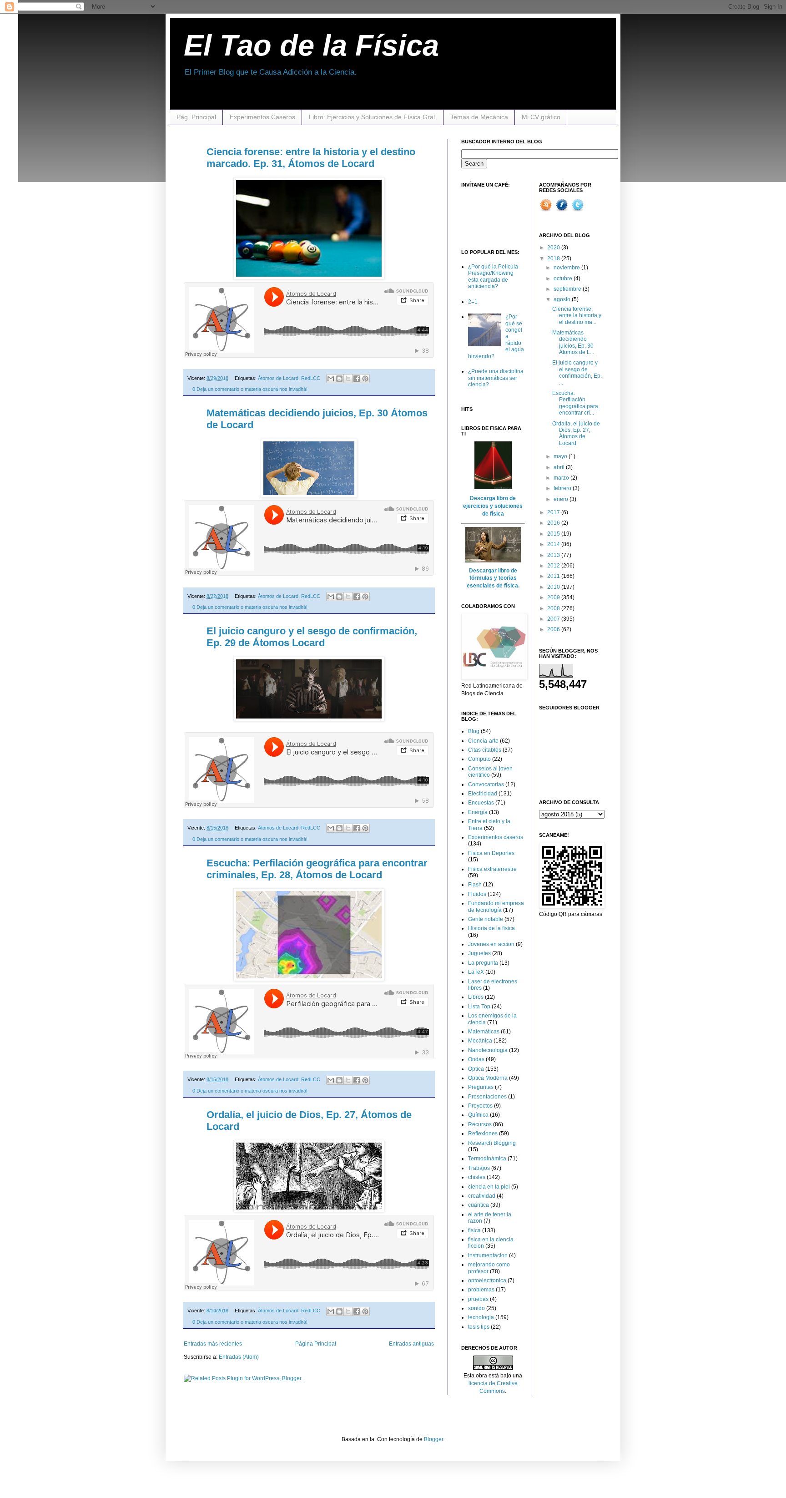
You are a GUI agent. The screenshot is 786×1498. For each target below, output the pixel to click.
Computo (479, 759)
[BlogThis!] (339, 378)
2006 (554, 629)
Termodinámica (487, 1158)
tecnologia (481, 1317)
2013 (554, 555)
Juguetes (479, 953)
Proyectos (480, 1106)
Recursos (480, 1124)
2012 (554, 565)
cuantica (478, 1205)
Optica (476, 1069)
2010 (554, 587)
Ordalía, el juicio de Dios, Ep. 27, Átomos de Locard (576, 433)
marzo (562, 478)
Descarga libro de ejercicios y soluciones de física (493, 506)
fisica (474, 1230)
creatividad (481, 1196)
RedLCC (310, 378)
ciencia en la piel (489, 1187)
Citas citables (484, 750)
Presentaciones (487, 1096)
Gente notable (485, 919)
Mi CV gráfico (541, 117)
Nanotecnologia (488, 1050)
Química (478, 1115)
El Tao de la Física (311, 45)
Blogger (433, 1439)
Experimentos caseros (495, 837)
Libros (476, 997)
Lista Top (479, 1006)
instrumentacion (488, 1255)
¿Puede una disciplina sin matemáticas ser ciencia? (496, 378)
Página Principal (315, 1344)
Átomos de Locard (278, 378)
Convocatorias (486, 784)
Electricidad (482, 793)
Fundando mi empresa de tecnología (496, 906)
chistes (476, 1177)
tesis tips (478, 1327)
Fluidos (477, 894)
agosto (563, 299)
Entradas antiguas (411, 1344)
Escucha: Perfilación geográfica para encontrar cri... (575, 403)
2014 (554, 544)
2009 (554, 597)
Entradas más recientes (213, 1344)
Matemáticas (483, 1031)
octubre (564, 278)
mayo (561, 456)
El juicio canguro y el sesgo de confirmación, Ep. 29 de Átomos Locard (312, 636)
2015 (554, 534)
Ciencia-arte (483, 741)
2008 (554, 608)
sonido (476, 1308)
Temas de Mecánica (479, 117)
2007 (554, 619)
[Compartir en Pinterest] (365, 378)
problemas (481, 1289)
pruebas (478, 1299)
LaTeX (476, 972)
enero (561, 499)
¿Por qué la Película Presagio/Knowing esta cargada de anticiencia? (493, 276)
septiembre (568, 289)
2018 (554, 258)
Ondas (476, 1059)
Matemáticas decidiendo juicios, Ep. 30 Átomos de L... (573, 342)
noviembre (567, 267)
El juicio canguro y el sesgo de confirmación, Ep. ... (577, 372)
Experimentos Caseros (262, 117)
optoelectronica (487, 1280)
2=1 (473, 302)
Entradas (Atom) (239, 1357)
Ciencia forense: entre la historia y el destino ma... (576, 315)
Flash (475, 884)
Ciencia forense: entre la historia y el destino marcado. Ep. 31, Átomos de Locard (311, 157)
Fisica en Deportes (491, 853)
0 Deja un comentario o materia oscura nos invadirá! (249, 389)
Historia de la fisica (491, 928)
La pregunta (483, 963)
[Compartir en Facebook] (356, 378)
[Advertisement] (488, 212)
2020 (554, 247)
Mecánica (480, 1040)
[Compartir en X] (348, 378)
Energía (478, 812)
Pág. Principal (196, 117)
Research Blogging (492, 1143)
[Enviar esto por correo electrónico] (330, 378)
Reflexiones (483, 1133)
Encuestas (481, 803)
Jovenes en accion (491, 944)
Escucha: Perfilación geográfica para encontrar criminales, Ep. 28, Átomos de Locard (317, 869)
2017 (554, 512)
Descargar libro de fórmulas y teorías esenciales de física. (493, 578)
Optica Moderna (488, 1078)
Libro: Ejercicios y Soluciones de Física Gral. (373, 117)
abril (560, 467)
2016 (554, 523)
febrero (563, 488)
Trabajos (479, 1168)
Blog (473, 731)
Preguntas (481, 1087)
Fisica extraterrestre (492, 869)
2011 (554, 576)
